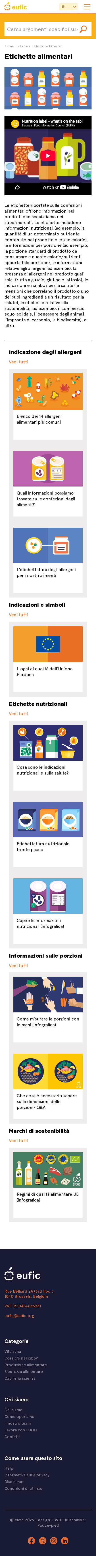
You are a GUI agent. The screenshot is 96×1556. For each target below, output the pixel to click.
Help (8, 1468)
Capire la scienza (19, 1378)
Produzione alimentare (25, 1364)
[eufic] (15, 7)
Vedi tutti (18, 362)
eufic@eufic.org (19, 1315)
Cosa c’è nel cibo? (21, 1358)
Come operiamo (19, 1416)
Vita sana (12, 1351)
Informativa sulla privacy (26, 1474)
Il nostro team (17, 1423)
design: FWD (49, 1520)
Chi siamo (13, 1409)
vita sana (24, 46)
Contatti (12, 1436)
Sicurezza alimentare (23, 1371)
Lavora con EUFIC (20, 1429)
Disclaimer (14, 1481)
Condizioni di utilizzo (23, 1488)
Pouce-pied (48, 1525)
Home (9, 46)
